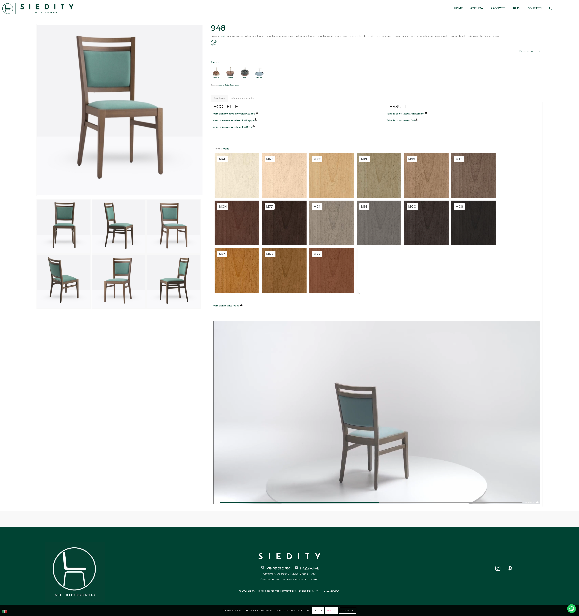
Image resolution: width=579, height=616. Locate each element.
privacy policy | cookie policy (298, 590)
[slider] (371, 502)
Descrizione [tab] (219, 98)
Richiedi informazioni (531, 51)
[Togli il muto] (537, 502)
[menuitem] (458, 8)
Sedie (227, 85)
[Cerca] (550, 8)
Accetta (318, 610)
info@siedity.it (309, 568)
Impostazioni (348, 610)
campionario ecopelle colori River (232, 127)
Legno (221, 85)
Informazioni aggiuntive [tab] (242, 98)
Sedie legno (234, 85)
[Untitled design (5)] (42, 8)
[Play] (215, 502)
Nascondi (331, 610)
